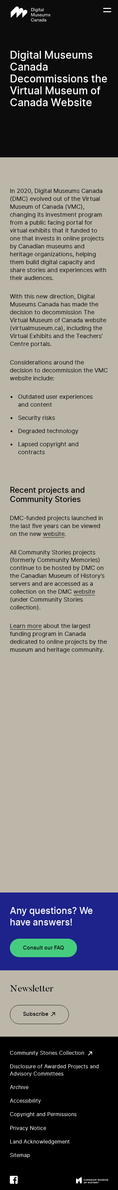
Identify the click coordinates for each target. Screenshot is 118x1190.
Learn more (26, 626)
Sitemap (20, 1155)
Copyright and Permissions (43, 1114)
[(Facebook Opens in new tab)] (14, 1180)
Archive (19, 1087)
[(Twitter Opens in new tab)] (27, 1180)
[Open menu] (107, 14)
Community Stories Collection (47, 1053)
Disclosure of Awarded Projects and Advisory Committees (54, 1070)
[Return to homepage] (30, 14)
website (54, 534)
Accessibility (25, 1101)
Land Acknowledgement (40, 1141)
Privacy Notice (28, 1128)
